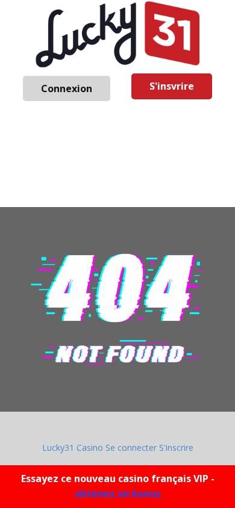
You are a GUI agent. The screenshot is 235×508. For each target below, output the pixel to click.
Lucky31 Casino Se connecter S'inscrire (117, 447)
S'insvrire (171, 86)
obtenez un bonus (118, 493)
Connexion (66, 88)
